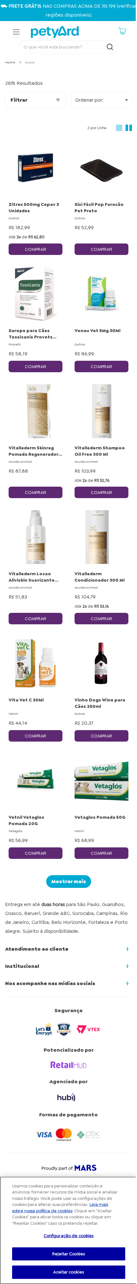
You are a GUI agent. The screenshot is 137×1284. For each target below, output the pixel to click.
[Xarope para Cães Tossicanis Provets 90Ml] (35, 294)
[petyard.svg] (55, 32)
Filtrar (19, 100)
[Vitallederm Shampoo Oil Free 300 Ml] (101, 411)
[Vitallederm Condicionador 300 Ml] (101, 537)
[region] (68, 1230)
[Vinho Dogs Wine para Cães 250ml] (101, 663)
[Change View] (119, 128)
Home (10, 62)
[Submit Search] (110, 46)
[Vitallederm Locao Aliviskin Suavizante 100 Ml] (35, 537)
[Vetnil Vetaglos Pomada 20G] (35, 781)
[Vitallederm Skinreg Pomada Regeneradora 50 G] (35, 411)
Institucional (22, 966)
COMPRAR (35, 249)
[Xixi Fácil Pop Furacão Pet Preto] (101, 168)
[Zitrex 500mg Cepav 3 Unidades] (35, 168)
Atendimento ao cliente (36, 949)
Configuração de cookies (69, 1235)
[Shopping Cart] (122, 30)
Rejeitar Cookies (68, 1254)
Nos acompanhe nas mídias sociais (50, 983)
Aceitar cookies (68, 1272)
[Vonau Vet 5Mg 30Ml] (101, 294)
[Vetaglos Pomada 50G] (101, 781)
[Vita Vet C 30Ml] (35, 663)
